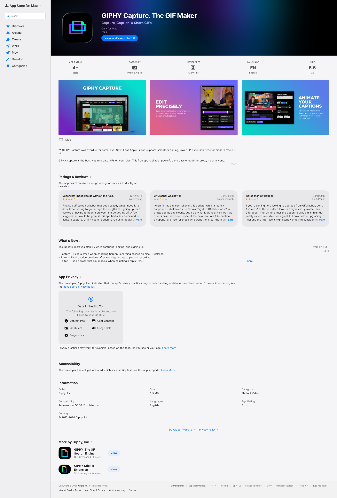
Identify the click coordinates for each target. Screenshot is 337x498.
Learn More (169, 347)
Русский (224, 486)
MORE (139, 219)
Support (133, 490)
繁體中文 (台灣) (319, 486)
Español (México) (197, 486)
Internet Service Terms (70, 490)
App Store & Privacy (95, 490)
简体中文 (237, 486)
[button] (25, 26)
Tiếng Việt (303, 486)
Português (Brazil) (285, 486)
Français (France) (253, 486)
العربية (213, 486)
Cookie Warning (117, 490)
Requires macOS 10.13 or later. (77, 405)
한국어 (269, 486)
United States (177, 486)
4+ (243, 405)
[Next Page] (333, 107)
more (234, 164)
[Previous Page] (54, 107)
